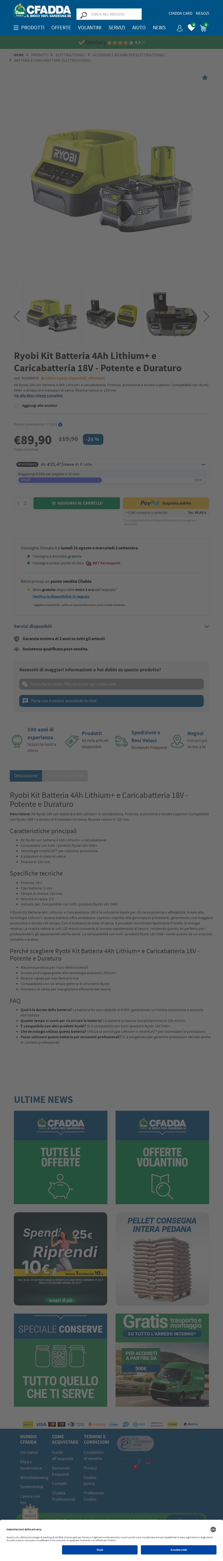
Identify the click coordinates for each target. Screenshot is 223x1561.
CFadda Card (180, 13)
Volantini (89, 27)
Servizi (117, 27)
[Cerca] (83, 14)
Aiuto (139, 27)
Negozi (202, 13)
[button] (177, 26)
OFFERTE (61, 27)
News (159, 27)
